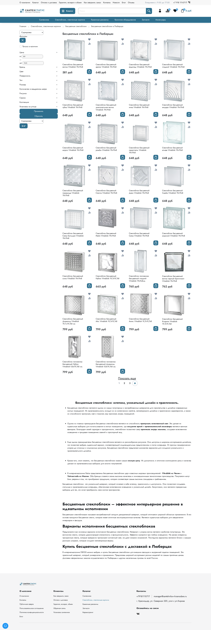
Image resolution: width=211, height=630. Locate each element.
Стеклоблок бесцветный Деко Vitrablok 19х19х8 (139, 191)
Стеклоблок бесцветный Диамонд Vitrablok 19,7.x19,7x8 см (73, 321)
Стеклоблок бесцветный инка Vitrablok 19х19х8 (139, 106)
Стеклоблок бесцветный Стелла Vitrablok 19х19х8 (106, 191)
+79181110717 (143, 596)
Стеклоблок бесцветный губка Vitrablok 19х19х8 (73, 106)
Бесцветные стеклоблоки (76, 26)
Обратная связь (59, 608)
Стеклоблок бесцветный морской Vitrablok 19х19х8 (173, 234)
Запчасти (145, 19)
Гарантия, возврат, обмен (63, 604)
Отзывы (131, 2)
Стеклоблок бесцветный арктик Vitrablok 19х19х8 (106, 65)
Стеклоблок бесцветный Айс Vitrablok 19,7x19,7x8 (106, 320)
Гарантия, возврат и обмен (70, 2)
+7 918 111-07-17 (180, 2)
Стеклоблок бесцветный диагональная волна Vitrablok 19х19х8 (106, 107)
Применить (38, 111)
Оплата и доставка (49, 2)
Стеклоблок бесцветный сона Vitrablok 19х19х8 (73, 277)
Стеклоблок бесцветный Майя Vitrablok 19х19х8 (106, 234)
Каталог (35, 2)
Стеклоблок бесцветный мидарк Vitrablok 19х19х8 (173, 106)
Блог (124, 2)
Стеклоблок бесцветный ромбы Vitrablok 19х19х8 (106, 149)
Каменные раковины (100, 19)
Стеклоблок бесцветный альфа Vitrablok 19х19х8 (172, 149)
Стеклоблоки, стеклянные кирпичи (70, 19)
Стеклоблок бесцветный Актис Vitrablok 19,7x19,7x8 (140, 320)
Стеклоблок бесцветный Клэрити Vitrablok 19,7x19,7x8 (172, 321)
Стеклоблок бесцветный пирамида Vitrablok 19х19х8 (73, 193)
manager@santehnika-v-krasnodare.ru (170, 596)
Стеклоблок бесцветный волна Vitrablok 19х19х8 (73, 65)
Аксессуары (160, 19)
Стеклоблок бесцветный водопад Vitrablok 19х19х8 (140, 65)
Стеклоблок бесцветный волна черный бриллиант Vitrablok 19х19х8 (173, 278)
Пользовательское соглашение (31, 608)
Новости (116, 2)
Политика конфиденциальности (32, 612)
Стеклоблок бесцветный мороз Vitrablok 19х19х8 (73, 149)
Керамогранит (88, 612)
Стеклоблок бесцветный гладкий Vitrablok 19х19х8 (173, 65)
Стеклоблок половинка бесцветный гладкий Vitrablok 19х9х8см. (139, 278)
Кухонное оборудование (125, 19)
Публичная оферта (27, 604)
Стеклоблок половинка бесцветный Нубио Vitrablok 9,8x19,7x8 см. (73, 364)
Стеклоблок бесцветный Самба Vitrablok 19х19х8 (172, 191)
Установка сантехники (61, 612)
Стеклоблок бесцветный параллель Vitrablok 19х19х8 (139, 150)
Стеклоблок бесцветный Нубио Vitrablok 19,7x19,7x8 (107, 277)
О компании (25, 2)
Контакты (107, 2)
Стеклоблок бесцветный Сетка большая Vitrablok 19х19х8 (73, 236)
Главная (23, 26)
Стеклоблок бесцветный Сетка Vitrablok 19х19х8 (139, 234)
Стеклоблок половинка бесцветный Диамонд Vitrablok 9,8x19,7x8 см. (106, 364)
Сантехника (44, 19)
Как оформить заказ (92, 2)
